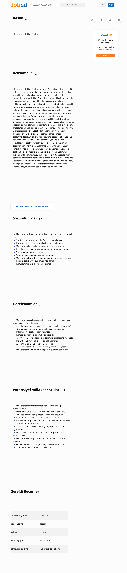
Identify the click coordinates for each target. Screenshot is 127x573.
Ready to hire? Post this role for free (32, 206)
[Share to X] (110, 20)
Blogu (111, 5)
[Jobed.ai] (19, 4)
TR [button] (102, 5)
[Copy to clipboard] (93, 20)
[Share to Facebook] (101, 20)
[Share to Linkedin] (119, 20)
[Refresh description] (31, 73)
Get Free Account (105, 55)
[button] (72, 5)
